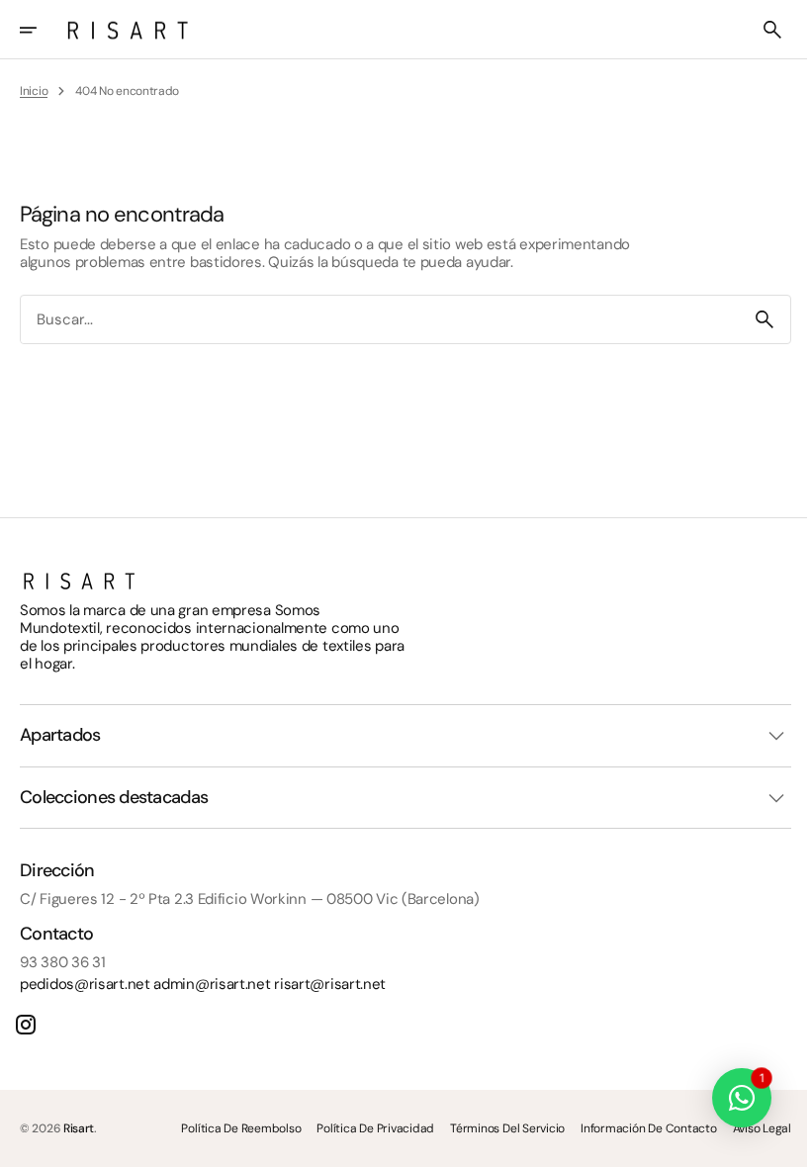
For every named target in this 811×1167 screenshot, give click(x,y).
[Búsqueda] (749, 319)
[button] (41, 29)
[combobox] (372, 320)
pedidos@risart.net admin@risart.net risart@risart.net (203, 984)
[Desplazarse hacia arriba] (772, 1143)
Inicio (33, 91)
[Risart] (127, 29)
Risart (78, 1128)
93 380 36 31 (62, 962)
